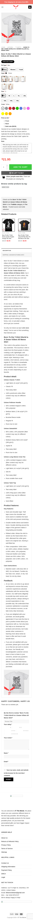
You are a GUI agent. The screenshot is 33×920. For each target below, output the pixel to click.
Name (6, 753)
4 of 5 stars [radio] (19, 730)
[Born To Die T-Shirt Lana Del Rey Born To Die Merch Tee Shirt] (24, 225)
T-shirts (18, 47)
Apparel (10, 47)
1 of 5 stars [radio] (6, 727)
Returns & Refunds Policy (10, 841)
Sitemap (4, 852)
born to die (5, 187)
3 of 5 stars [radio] (7, 730)
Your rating (8, 724)
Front (7, 121)
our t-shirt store (24, 328)
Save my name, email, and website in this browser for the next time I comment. (16, 772)
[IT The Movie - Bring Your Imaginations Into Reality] (16, 7)
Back (7, 123)
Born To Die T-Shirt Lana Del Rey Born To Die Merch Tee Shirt (24, 236)
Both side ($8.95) (11, 126)
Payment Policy (6, 870)
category (17, 204)
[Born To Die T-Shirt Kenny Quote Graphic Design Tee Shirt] (8, 225)
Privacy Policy (6, 845)
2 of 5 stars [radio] (15, 727)
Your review (8, 738)
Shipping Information (8, 866)
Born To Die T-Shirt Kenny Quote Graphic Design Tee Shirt (8, 236)
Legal (3, 877)
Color (3, 104)
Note (2, 141)
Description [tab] (7, 250)
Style (3, 73)
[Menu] (2, 7)
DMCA (3, 874)
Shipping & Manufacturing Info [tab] (13, 255)
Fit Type (4, 65)
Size (2, 91)
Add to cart (20, 167)
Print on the (5, 118)
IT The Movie (19, 811)
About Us (4, 838)
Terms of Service (7, 848)
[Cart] (30, 7)
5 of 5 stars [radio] (7, 733)
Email (6, 761)
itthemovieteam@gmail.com (15, 892)
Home (3, 47)
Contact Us (5, 863)
